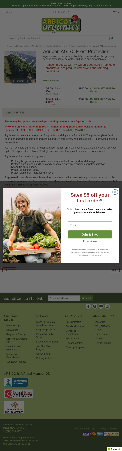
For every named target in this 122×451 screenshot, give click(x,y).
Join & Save (90, 234)
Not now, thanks (90, 241)
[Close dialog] (115, 192)
